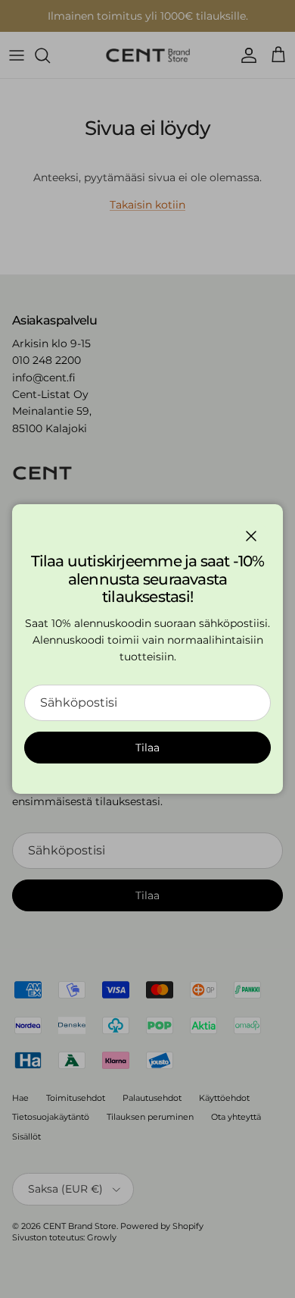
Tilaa (147, 747)
